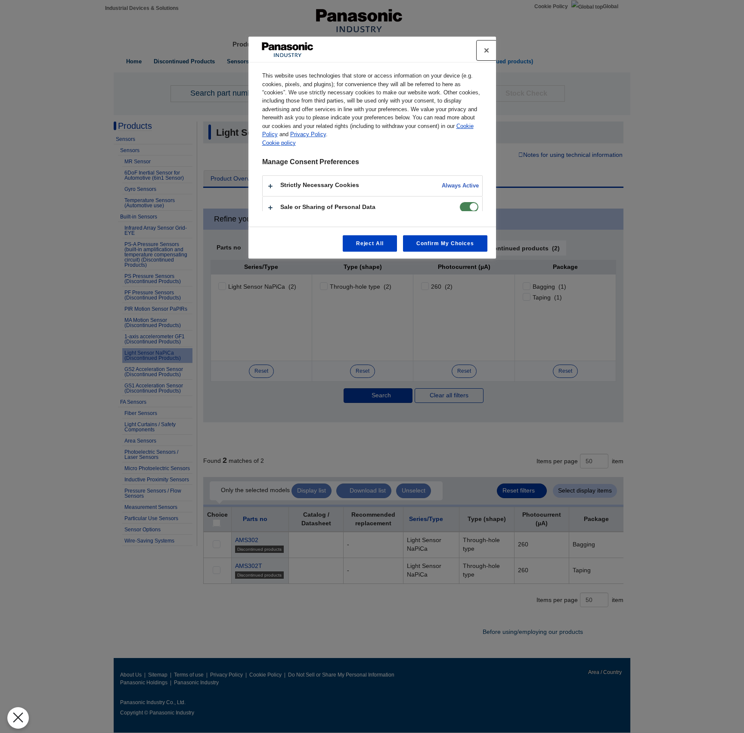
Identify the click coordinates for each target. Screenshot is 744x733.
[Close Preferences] (18, 718)
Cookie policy (279, 143)
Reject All (370, 243)
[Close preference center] (486, 50)
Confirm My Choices (445, 243)
